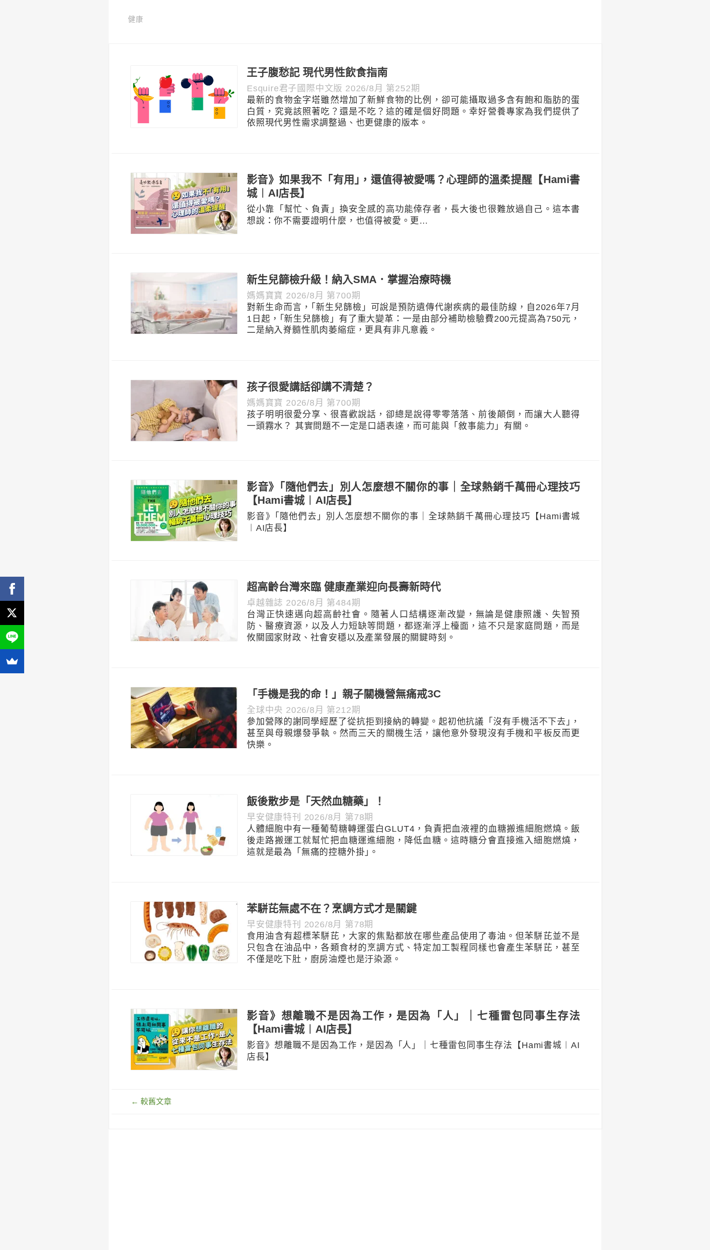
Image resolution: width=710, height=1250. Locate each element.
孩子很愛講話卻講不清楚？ (310, 387)
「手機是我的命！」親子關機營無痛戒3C (344, 694)
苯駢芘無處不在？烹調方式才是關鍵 (332, 908)
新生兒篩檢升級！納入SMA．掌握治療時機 (349, 279)
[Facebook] (12, 589)
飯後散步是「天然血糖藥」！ (316, 801)
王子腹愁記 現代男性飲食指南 (317, 72)
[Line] (12, 637)
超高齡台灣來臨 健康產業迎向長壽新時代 (344, 587)
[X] (12, 613)
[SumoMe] (12, 661)
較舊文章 (151, 1101)
